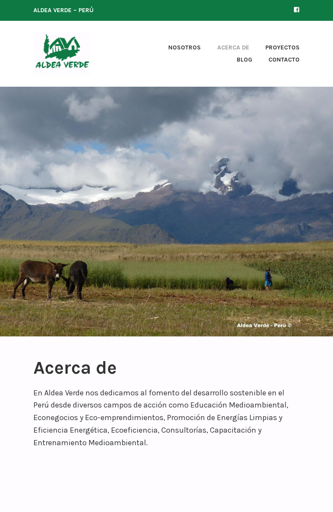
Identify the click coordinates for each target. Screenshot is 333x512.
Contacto (284, 59)
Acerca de (233, 47)
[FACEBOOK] (297, 9)
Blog (244, 59)
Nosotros (184, 47)
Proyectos (282, 47)
